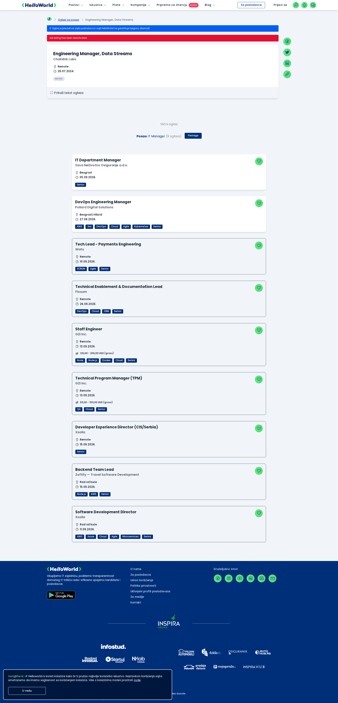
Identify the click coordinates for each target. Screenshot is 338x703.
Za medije (137, 597)
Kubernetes (141, 226)
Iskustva (95, 5)
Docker (106, 360)
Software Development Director (105, 512)
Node (80, 360)
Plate (116, 5)
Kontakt (135, 602)
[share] (287, 74)
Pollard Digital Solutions (94, 207)
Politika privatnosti (143, 586)
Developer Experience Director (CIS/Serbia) (116, 427)
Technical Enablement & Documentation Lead (118, 286)
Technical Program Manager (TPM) (108, 378)
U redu (27, 691)
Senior (80, 184)
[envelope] (272, 578)
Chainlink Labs (64, 59)
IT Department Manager (98, 160)
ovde (137, 680)
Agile (126, 226)
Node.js (92, 360)
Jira (89, 226)
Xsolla (80, 432)
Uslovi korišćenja (141, 580)
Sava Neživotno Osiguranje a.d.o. (101, 165)
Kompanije (139, 5)
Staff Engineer (88, 329)
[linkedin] (287, 63)
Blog (208, 5)
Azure (90, 536)
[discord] (261, 578)
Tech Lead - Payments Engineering (108, 244)
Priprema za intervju (172, 5)
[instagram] (229, 578)
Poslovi (74, 5)
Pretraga (193, 135)
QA (79, 409)
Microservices (130, 536)
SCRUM (81, 268)
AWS (79, 226)
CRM (106, 311)
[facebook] (287, 41)
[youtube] (240, 578)
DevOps (101, 226)
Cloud (114, 226)
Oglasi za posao (68, 20)
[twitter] (287, 52)
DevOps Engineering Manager (103, 202)
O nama (135, 569)
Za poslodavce (251, 5)
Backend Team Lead (94, 469)
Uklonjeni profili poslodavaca (150, 591)
